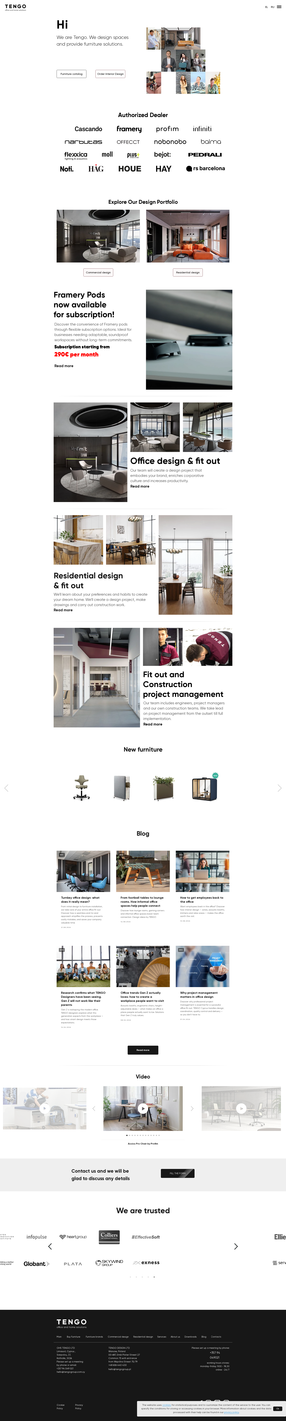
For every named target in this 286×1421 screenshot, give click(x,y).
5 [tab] (155, 1278)
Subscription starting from (82, 347)
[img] (97, 677)
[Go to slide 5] (137, 1135)
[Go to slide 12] (156, 1135)
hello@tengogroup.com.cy (71, 1372)
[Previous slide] (6, 788)
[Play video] (143, 1108)
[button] (110, 74)
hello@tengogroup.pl (119, 1369)
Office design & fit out (175, 460)
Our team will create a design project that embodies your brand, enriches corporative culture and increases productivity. (167, 475)
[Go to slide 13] (159, 1135)
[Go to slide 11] (153, 1135)
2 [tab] (137, 1278)
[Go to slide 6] (140, 1135)
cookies (166, 1405)
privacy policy (231, 1412)
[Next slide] (280, 788)
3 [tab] (143, 1278)
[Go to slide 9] (148, 1135)
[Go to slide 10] (151, 1135)
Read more (152, 724)
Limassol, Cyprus (66, 1351)
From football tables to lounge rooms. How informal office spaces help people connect (142, 902)
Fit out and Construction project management (183, 684)
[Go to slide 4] (135, 1135)
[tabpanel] (143, 1254)
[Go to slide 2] (129, 1135)
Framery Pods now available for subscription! (84, 304)
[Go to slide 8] (145, 1135)
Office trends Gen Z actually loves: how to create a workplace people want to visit (142, 997)
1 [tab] (131, 1278)
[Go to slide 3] (132, 1135)
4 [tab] (149, 1278)
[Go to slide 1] (127, 1135)
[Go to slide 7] (143, 1135)
